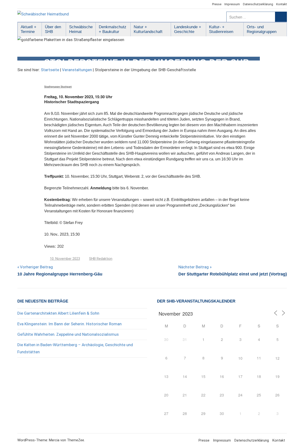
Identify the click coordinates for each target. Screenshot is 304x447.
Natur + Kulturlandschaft (148, 29)
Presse (216, 4)
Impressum (232, 4)
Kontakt (281, 4)
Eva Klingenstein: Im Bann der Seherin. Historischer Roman (69, 323)
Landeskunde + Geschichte (187, 29)
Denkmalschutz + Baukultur (112, 29)
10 (240, 358)
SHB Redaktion (100, 258)
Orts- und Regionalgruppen (261, 29)
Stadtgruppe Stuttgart (58, 86)
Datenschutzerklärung (258, 4)
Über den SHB (53, 29)
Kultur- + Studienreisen (221, 29)
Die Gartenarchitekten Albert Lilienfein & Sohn (58, 313)
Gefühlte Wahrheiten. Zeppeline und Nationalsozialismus (68, 334)
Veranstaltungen (77, 69)
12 (277, 358)
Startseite (50, 69)
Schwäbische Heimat (81, 29)
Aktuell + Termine (28, 29)
